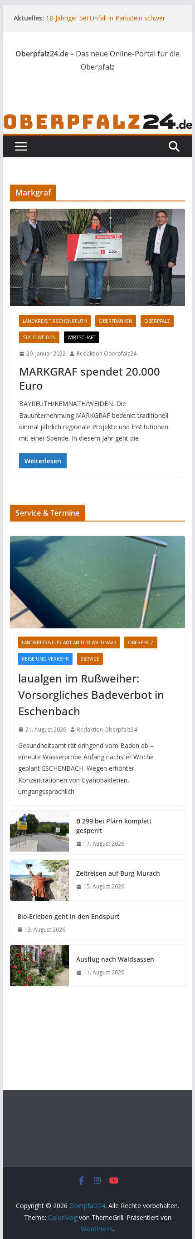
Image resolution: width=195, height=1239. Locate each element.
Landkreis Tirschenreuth (55, 321)
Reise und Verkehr (45, 659)
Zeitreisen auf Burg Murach (118, 873)
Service (90, 659)
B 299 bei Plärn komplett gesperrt (113, 826)
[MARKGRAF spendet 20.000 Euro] (97, 257)
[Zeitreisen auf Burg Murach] (39, 880)
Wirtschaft (81, 337)
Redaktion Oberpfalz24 (106, 353)
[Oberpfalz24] (97, 118)
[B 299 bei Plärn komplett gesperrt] (39, 832)
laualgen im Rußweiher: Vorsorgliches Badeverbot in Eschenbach (91, 694)
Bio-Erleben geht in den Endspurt (68, 916)
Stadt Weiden (39, 337)
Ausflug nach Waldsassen (115, 959)
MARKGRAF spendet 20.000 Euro (89, 378)
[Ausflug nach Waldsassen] (39, 965)
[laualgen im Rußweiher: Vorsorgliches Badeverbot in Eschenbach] (97, 582)
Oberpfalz (157, 321)
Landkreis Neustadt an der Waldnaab (69, 642)
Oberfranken (115, 321)
